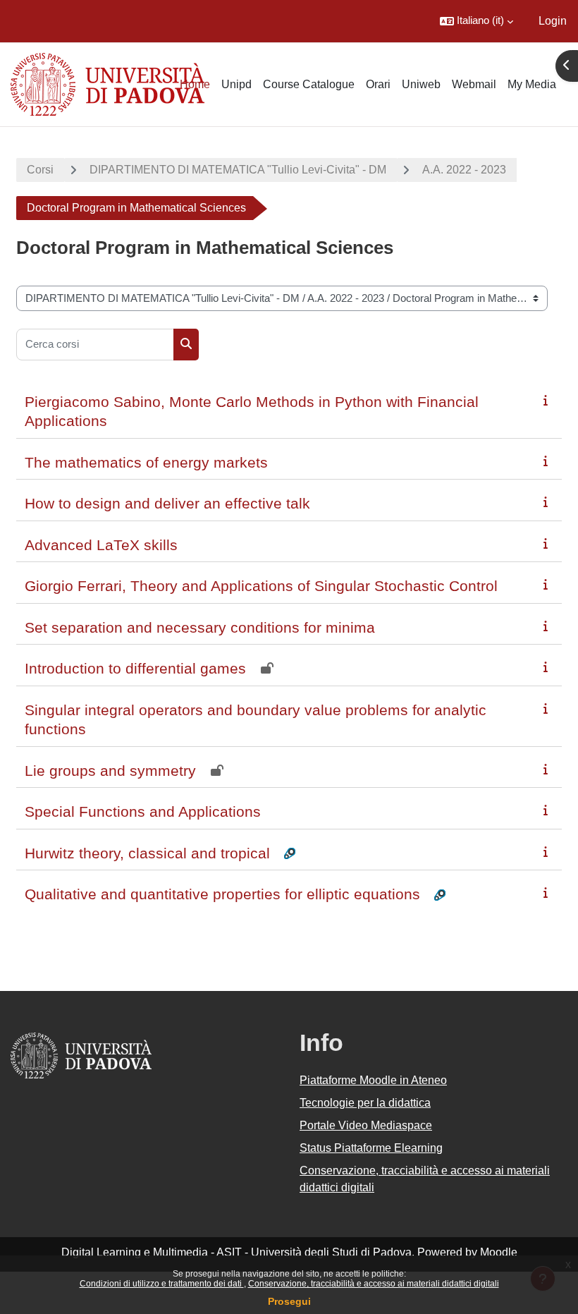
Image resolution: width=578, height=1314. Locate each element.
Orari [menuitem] (378, 84)
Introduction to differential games (135, 668)
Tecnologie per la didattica (365, 1103)
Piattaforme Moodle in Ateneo (373, 1080)
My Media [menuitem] (532, 84)
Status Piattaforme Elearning (371, 1148)
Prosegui (289, 1301)
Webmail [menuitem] (474, 84)
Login (553, 21)
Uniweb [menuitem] (421, 84)
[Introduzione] (548, 400)
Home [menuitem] (195, 84)
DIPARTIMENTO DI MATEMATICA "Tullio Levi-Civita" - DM (238, 170)
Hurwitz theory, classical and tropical (147, 853)
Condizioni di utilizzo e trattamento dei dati (162, 1284)
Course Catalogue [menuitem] (309, 84)
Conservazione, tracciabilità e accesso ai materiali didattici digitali (373, 1284)
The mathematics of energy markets (146, 462)
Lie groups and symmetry (110, 770)
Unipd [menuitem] (236, 84)
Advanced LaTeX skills (101, 545)
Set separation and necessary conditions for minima (200, 627)
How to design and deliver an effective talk (167, 503)
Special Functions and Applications (143, 811)
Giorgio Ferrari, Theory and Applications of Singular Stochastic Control (261, 586)
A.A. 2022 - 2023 (464, 170)
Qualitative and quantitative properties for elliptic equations (222, 894)
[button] (476, 21)
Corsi (40, 170)
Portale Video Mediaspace (366, 1125)
